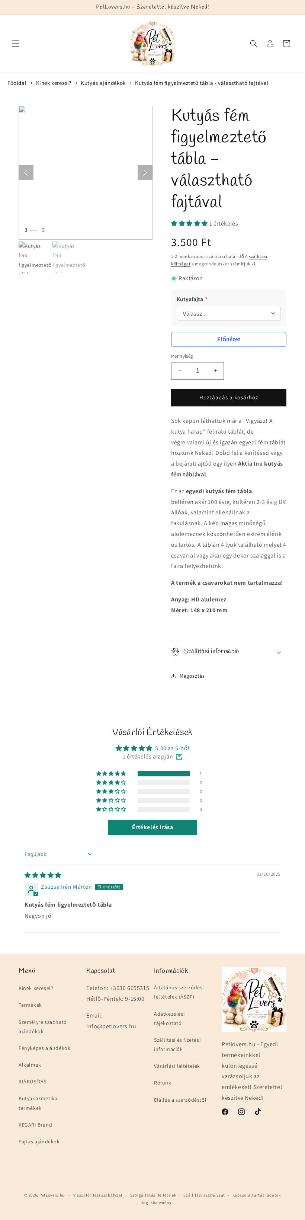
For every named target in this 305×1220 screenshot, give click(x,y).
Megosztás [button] (192, 676)
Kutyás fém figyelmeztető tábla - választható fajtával (202, 82)
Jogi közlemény (156, 1202)
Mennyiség (182, 356)
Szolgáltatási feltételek (153, 1195)
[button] (15, 43)
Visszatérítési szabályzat (98, 1195)
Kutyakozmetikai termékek (39, 1103)
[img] (43, 875)
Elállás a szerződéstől (180, 1099)
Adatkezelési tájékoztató (169, 1018)
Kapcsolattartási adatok (256, 1195)
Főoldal (16, 82)
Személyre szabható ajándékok (43, 1027)
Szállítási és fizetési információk (177, 1045)
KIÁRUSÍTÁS (32, 1081)
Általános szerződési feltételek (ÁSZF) (179, 992)
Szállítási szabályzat (204, 1195)
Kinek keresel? (53, 82)
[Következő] (145, 172)
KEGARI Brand (35, 1124)
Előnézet (228, 339)
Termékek (30, 1005)
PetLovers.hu (52, 1195)
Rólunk (162, 1082)
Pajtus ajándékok (39, 1141)
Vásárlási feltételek (177, 1066)
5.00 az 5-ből (172, 748)
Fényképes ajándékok (44, 1048)
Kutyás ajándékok (103, 82)
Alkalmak (30, 1064)
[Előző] (26, 172)
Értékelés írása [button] (152, 827)
